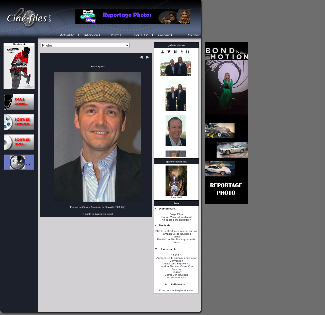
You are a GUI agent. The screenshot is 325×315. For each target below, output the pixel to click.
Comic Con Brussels (176, 274)
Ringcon (176, 272)
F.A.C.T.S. (176, 255)
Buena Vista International (176, 217)
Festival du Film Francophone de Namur (176, 241)
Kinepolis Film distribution (176, 219)
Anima (176, 236)
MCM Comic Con (176, 277)
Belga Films (176, 214)
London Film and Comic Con (176, 266)
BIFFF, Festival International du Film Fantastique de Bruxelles (176, 232)
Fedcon (176, 269)
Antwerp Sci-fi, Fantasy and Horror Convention (176, 259)
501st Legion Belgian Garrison (176, 290)
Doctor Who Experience (176, 263)
